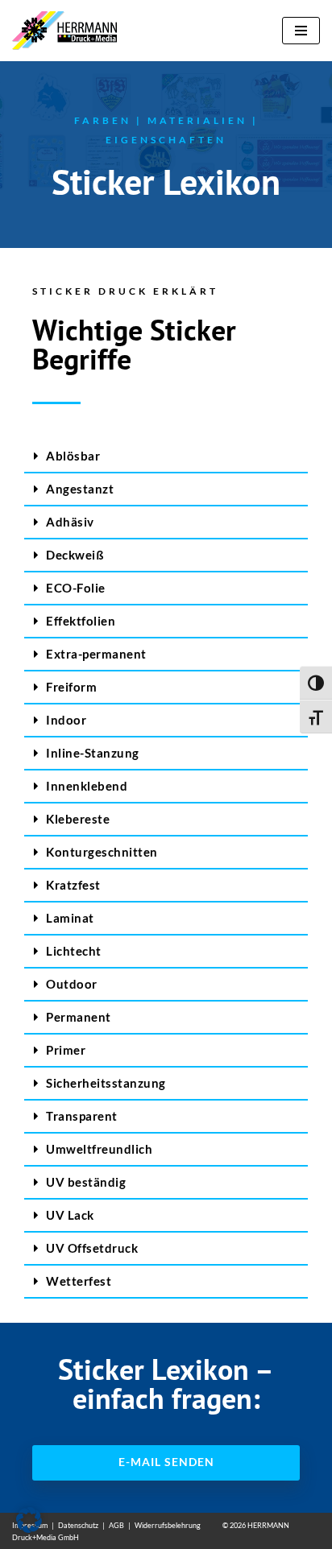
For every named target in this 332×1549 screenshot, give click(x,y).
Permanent (78, 1017)
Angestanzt (80, 488)
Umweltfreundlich (99, 1149)
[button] (166, 456)
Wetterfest (78, 1281)
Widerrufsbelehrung (168, 1525)
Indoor (66, 720)
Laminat (70, 918)
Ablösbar (73, 455)
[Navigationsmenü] (301, 30)
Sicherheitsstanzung (106, 1083)
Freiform (71, 686)
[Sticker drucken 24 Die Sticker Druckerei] (68, 30)
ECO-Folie (76, 587)
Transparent (82, 1116)
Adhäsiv (70, 521)
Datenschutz (78, 1525)
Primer (65, 1050)
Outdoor (72, 984)
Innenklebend (86, 786)
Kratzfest (73, 885)
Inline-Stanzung (92, 753)
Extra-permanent (96, 653)
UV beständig (86, 1182)
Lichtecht (74, 951)
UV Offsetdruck (92, 1248)
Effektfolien (80, 620)
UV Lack (70, 1215)
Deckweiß (75, 554)
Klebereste (78, 819)
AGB (116, 1525)
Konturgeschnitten (102, 852)
